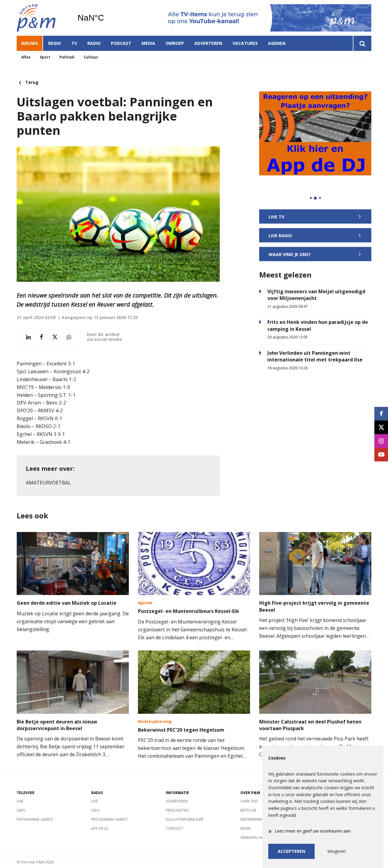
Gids (21, 810)
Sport (45, 57)
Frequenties (177, 810)
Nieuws (29, 43)
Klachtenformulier (184, 819)
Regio (54, 43)
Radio (94, 43)
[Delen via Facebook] (41, 337)
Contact (174, 828)
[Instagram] (381, 441)
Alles (26, 57)
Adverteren (208, 43)
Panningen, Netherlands (106, 18)
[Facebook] (381, 414)
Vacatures (245, 43)
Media (148, 43)
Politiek (67, 57)
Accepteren (291, 851)
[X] (381, 427)
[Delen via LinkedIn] (28, 337)
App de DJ (99, 828)
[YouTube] (381, 454)
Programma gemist (35, 819)
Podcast (121, 43)
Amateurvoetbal (48, 482)
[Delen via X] (55, 337)
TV (74, 43)
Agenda (277, 43)
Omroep (175, 43)
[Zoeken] (362, 43)
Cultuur (91, 57)
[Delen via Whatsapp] (69, 337)
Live (20, 801)
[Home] (42, 18)
